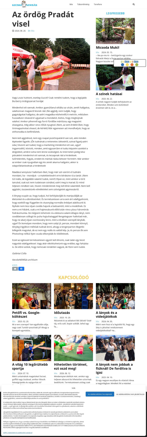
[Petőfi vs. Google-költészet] (31, 284)
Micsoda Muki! (107, 47)
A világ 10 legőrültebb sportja (30, 366)
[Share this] (21, 269)
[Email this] (15, 269)
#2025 (14, 265)
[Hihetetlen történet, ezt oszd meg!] (73, 336)
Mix (32, 30)
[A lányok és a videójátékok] (115, 284)
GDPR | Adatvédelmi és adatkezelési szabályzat (17, 433)
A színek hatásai (109, 94)
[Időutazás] (73, 284)
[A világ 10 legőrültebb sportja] (31, 336)
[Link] (24, 4)
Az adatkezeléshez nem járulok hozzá (130, 394)
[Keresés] (134, 4)
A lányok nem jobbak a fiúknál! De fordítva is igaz (114, 368)
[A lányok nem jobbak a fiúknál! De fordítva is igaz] (115, 336)
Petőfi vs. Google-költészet (26, 314)
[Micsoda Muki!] (115, 19)
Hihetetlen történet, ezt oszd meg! (70, 366)
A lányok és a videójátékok (106, 314)
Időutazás (62, 312)
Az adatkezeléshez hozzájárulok (100, 394)
